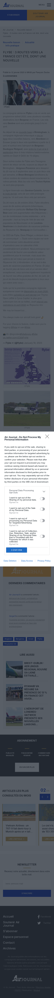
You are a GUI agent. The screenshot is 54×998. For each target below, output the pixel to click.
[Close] (48, 437)
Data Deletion (10, 561)
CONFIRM (16, 550)
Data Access (27, 561)
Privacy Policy (44, 561)
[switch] (42, 498)
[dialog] (27, 499)
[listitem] (27, 491)
